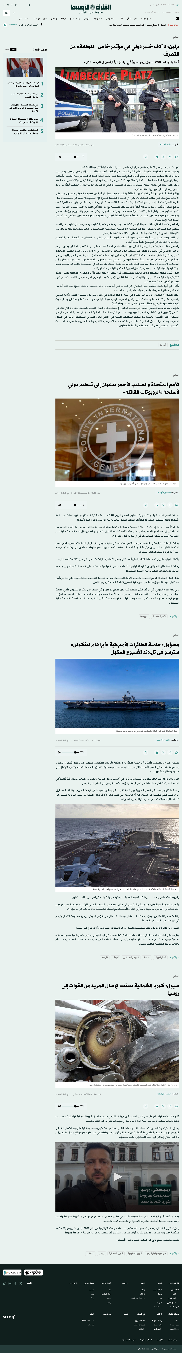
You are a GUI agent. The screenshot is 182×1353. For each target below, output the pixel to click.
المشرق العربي (171, 1303)
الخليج (174, 1294)
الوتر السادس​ (106, 1294)
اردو (157, 5)
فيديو (45, 19)
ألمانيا (163, 345)
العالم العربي (175, 1290)
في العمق (54, 19)
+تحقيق (142, 1329)
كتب (109, 1290)
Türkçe (163, 5)
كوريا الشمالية (116, 1253)
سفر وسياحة (174, 1325)
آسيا (160, 1299)
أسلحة (147, 957)
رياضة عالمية (158, 1329)
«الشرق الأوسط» (164, 492)
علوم (92, 1294)
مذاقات (176, 1321)
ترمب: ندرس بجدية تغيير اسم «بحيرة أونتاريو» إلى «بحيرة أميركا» (23, 84)
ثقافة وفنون (110, 19)
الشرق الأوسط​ (146, 19)
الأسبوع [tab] (7, 49)
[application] (117, 1177)
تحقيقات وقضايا (139, 1325)
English (171, 5)
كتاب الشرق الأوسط (138, 1299)
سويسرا (144, 616)
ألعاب (27, 19)
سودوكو (91, 1325)
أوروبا (160, 1294)
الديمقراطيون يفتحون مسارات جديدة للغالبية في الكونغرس (25, 132)
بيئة (92, 1299)
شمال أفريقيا (171, 1299)
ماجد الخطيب (165, 144)
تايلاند (105, 957)
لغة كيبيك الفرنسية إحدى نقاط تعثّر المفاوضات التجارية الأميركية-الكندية (23, 108)
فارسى (152, 5)
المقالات (142, 1290)
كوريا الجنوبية (135, 1253)
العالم (135, 19)
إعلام (109, 1303)
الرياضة (63, 19)
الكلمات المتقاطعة (88, 1321)
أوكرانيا (90, 1253)
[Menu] (177, 18)
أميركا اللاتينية (157, 1307)
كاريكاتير (142, 1294)
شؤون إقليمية (174, 1307)
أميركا (116, 957)
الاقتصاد (120, 19)
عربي (177, 5)
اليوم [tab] (13, 49)
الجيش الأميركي (131, 957)
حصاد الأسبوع (140, 1321)
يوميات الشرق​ (75, 19)
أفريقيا (159, 1303)
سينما (109, 1299)
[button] (117, 1177)
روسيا (101, 1253)
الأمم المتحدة (159, 616)
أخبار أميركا (160, 957)
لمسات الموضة (174, 1329)
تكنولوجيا (87, 19)
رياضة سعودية (157, 1321)
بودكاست (36, 19)
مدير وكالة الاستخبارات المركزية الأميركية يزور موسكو (24, 121)
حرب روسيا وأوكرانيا (156, 1253)
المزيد (20, 19)
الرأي (129, 19)
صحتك (91, 1290)
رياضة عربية (158, 1325)
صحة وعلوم (98, 19)
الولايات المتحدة (157, 1290)
